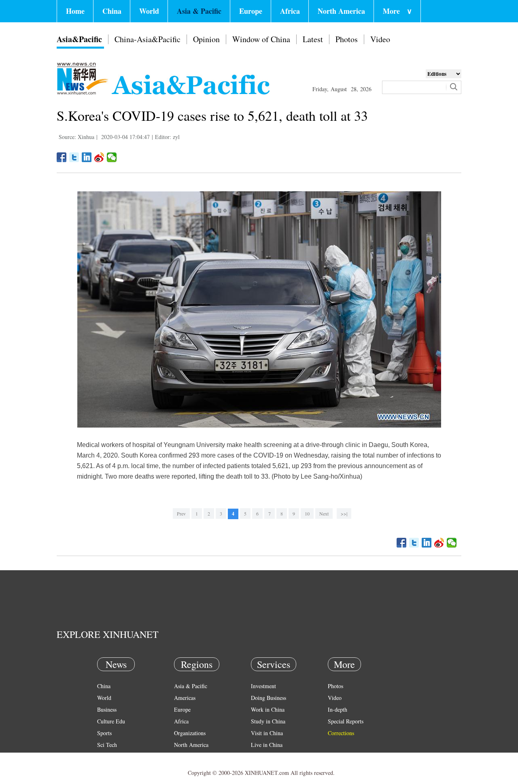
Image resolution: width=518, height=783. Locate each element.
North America (341, 11)
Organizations (190, 733)
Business (107, 709)
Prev (181, 513)
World (149, 11)
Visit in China (267, 733)
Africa (290, 11)
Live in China (266, 745)
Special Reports (345, 721)
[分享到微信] (112, 157)
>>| (344, 513)
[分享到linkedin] (87, 157)
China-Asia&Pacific (147, 39)
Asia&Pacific (79, 39)
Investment (263, 686)
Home (75, 11)
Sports (104, 733)
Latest (313, 39)
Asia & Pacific (199, 11)
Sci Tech (107, 745)
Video (380, 39)
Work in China (267, 709)
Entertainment (113, 768)
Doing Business (268, 698)
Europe (250, 11)
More (397, 11)
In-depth (337, 709)
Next (324, 513)
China (111, 11)
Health (104, 756)
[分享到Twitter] (74, 157)
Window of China (261, 39)
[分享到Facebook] (62, 157)
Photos (346, 39)
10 (307, 513)
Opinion (206, 39)
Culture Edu (111, 721)
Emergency (264, 756)
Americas (184, 698)
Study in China (268, 721)
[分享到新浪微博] (99, 157)
